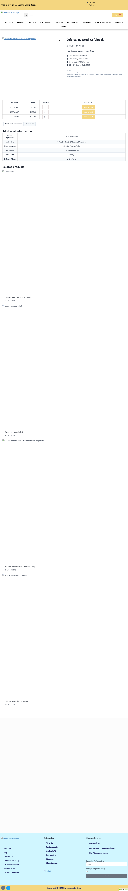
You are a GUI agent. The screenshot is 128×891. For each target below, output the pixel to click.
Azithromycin (45, 22)
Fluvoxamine (86, 22)
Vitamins (64, 26)
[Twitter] (8, 888)
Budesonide (58, 22)
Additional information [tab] (13, 124)
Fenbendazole (72, 22)
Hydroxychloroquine (103, 22)
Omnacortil (119, 22)
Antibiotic (32, 22)
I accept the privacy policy (95, 869)
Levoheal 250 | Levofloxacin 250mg (17, 297)
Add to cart (88, 107)
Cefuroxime (107, 74)
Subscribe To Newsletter (95, 861)
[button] (59, 40)
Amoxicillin (21, 22)
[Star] (3, 888)
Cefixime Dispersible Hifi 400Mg (16, 701)
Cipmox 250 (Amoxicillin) (14, 432)
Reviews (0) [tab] (30, 124)
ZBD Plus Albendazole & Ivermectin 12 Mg (20, 566)
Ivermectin (9, 22)
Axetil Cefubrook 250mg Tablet (79, 74)
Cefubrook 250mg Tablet (96, 74)
